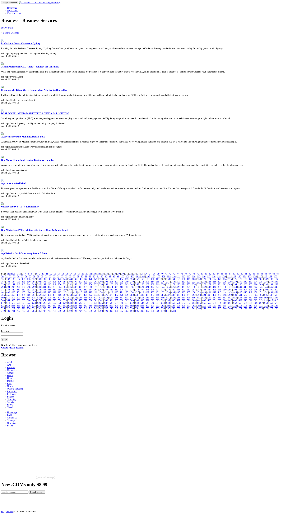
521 (64, 297)
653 (188, 303)
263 (127, 284)
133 (13, 279)
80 (42, 276)
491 (188, 295)
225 (209, 281)
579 (85, 300)
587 (127, 300)
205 (106, 281)
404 (18, 292)
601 (199, 300)
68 (274, 273)
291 (271, 284)
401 (3, 292)
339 (240, 287)
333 (209, 287)
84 (58, 276)
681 (54, 305)
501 (240, 295)
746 (111, 308)
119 (219, 276)
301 (44, 287)
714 (224, 305)
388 (214, 289)
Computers (12, 370)
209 (127, 281)
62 (250, 273)
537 (147, 297)
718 (245, 305)
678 (39, 305)
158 (142, 279)
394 (245, 289)
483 (147, 295)
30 (122, 273)
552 (224, 297)
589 (137, 300)
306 (70, 287)
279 (209, 284)
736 (59, 308)
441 (209, 292)
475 (106, 295)
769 (230, 308)
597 (178, 300)
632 (80, 303)
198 (70, 281)
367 (106, 289)
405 (23, 292)
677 (34, 305)
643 (137, 303)
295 (13, 287)
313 (106, 287)
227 (219, 281)
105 (148, 276)
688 (90, 305)
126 (255, 276)
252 (70, 284)
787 (44, 311)
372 (132, 289)
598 (183, 300)
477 (116, 295)
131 (3, 279)
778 (276, 308)
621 (23, 303)
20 (83, 273)
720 (255, 305)
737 (65, 308)
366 (101, 289)
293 (3, 287)
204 (101, 281)
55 (222, 273)
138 (39, 279)
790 (59, 311)
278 (204, 284)
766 (214, 308)
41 (166, 273)
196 (59, 281)
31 (126, 273)
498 (225, 295)
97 (110, 276)
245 (34, 284)
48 (194, 273)
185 (3, 281)
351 (23, 289)
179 (250, 279)
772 (245, 308)
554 (235, 297)
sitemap (9, 511)
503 (250, 295)
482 (142, 295)
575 (65, 300)
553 (230, 297)
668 (266, 303)
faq (2, 511)
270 (163, 284)
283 (230, 284)
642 (132, 303)
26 (106, 273)
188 (18, 281)
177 (240, 279)
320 (142, 287)
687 (85, 305)
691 (106, 305)
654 (194, 303)
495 (209, 295)
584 (111, 300)
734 (49, 308)
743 (96, 308)
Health (10, 375)
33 (134, 273)
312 (101, 287)
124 (244, 276)
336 (224, 287)
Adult (9, 362)
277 (199, 284)
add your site (7, 27)
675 (23, 305)
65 (262, 273)
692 (111, 305)
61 (246, 273)
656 (204, 303)
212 (142, 281)
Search (10, 425)
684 (70, 305)
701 (157, 305)
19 (79, 273)
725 (3, 308)
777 (271, 308)
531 (116, 297)
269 (157, 284)
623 (34, 303)
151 (106, 279)
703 (168, 305)
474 (101, 295)
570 (39, 300)
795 (85, 311)
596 (173, 300)
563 (3, 300)
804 (132, 311)
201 (85, 281)
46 (186, 273)
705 (178, 305)
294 (8, 287)
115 (198, 276)
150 (101, 279)
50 (202, 273)
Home (10, 378)
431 (157, 292)
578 (80, 300)
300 (39, 287)
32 (130, 273)
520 (59, 297)
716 (235, 305)
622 (29, 303)
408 (39, 292)
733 (44, 308)
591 (147, 300)
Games (10, 373)
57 (230, 273)
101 (127, 276)
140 (49, 279)
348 (8, 289)
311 (95, 287)
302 (49, 287)
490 (183, 295)
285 (240, 284)
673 (13, 305)
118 (213, 276)
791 (65, 311)
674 (18, 305)
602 (204, 300)
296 (18, 287)
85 (62, 276)
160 (152, 279)
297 (23, 287)
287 (250, 284)
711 (209, 305)
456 (8, 295)
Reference (12, 394)
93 (94, 276)
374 (142, 289)
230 (235, 281)
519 (54, 297)
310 (90, 287)
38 (154, 273)
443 (219, 292)
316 (121, 287)
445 (230, 292)
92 (90, 276)
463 (44, 295)
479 (127, 295)
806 (142, 311)
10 (43, 273)
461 (34, 295)
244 (29, 284)
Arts (9, 365)
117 (208, 276)
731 (34, 308)
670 (276, 303)
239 (3, 284)
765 (209, 308)
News (10, 386)
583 (106, 300)
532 (121, 297)
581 (96, 300)
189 (23, 281)
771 (240, 308)
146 (80, 279)
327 (178, 287)
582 (101, 300)
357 (54, 289)
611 (250, 300)
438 (193, 292)
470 (80, 295)
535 (137, 297)
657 (209, 303)
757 (168, 308)
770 (235, 308)
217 (168, 281)
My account (12, 10)
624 (39, 303)
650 (173, 303)
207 (116, 281)
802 (121, 311)
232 (245, 281)
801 (116, 311)
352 (29, 289)
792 (70, 311)
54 (218, 273)
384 (194, 289)
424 (121, 292)
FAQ (9, 415)
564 (8, 300)
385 (199, 289)
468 (70, 295)
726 (8, 308)
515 (34, 297)
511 (13, 297)
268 (152, 284)
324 (162, 287)
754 (152, 308)
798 (101, 311)
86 (66, 276)
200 (80, 281)
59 (238, 273)
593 (157, 300)
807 (147, 311)
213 (147, 281)
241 (13, 284)
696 (132, 305)
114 (193, 276)
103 (138, 276)
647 (157, 303)
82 (50, 276)
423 (116, 292)
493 (199, 295)
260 (111, 284)
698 (142, 305)
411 (54, 292)
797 (96, 311)
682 (59, 305)
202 (90, 281)
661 (230, 303)
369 (116, 289)
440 (204, 292)
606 (225, 300)
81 (46, 276)
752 (142, 308)
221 (188, 281)
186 (8, 281)
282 (225, 284)
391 (230, 289)
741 (85, 308)
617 (3, 303)
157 (137, 279)
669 (271, 303)
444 (224, 292)
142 (59, 279)
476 (111, 295)
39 (158, 273)
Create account (14, 13)
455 (3, 295)
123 (239, 276)
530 (111, 297)
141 (54, 279)
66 (266, 273)
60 (242, 273)
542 (173, 297)
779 (3, 311)
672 (8, 305)
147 (85, 279)
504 (256, 295)
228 (224, 281)
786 (39, 311)
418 (90, 292)
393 (240, 289)
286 (245, 284)
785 (34, 311)
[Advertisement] (89, 450)
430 (152, 292)
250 (59, 284)
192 (39, 281)
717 (240, 305)
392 (235, 289)
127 (260, 276)
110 (174, 276)
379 (168, 289)
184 (276, 279)
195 (54, 281)
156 (132, 279)
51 (206, 273)
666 (256, 303)
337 (230, 287)
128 (265, 276)
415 (75, 292)
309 (85, 287)
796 (90, 311)
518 (49, 297)
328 (183, 287)
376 (152, 289)
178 (245, 279)
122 (234, 276)
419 (95, 292)
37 (150, 273)
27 (110, 273)
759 (178, 308)
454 (276, 292)
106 (153, 276)
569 (34, 300)
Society (10, 402)
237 (271, 281)
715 (230, 305)
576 (70, 300)
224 (204, 281)
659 (219, 303)
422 (111, 292)
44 (178, 273)
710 (204, 305)
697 (137, 305)
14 (59, 273)
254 (80, 284)
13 (55, 273)
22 (90, 273)
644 (142, 303)
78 (34, 276)
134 (18, 279)
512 (18, 297)
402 (8, 292)
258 (101, 284)
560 (266, 297)
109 (169, 276)
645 (147, 303)
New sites (11, 423)
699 (147, 305)
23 (94, 273)
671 (3, 305)
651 (178, 303)
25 (102, 273)
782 (18, 311)
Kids (9, 383)
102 (132, 276)
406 (29, 292)
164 (173, 279)
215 (157, 281)
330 (193, 287)
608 (235, 300)
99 (118, 276)
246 (39, 284)
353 (34, 289)
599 (188, 300)
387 (209, 289)
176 (235, 279)
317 (126, 287)
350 (18, 289)
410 (49, 292)
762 (194, 308)
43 (174, 273)
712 (214, 305)
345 (271, 287)
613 (261, 300)
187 (13, 281)
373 (137, 289)
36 (146, 273)
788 (49, 311)
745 (106, 308)
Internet (10, 380)
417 (85, 292)
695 (127, 305)
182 (266, 279)
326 (173, 287)
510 (8, 297)
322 (152, 287)
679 (44, 305)
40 (162, 273)
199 (75, 281)
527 (95, 297)
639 (116, 303)
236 (266, 281)
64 (258, 273)
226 (214, 281)
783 (23, 311)
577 (75, 300)
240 (8, 284)
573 (54, 300)
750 (132, 308)
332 (204, 287)
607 (230, 300)
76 (26, 276)
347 (3, 289)
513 (23, 297)
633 (85, 303)
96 (106, 276)
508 (276, 295)
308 (80, 287)
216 (162, 281)
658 (214, 303)
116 (203, 276)
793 (75, 311)
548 (204, 297)
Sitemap (11, 420)
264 (132, 284)
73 (14, 276)
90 (82, 276)
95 (102, 276)
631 (75, 303)
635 (96, 303)
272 (173, 284)
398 (266, 289)
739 (75, 308)
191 (34, 281)
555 (240, 297)
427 (137, 292)
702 (163, 305)
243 (23, 284)
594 (163, 300)
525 (85, 297)
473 (96, 295)
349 (13, 289)
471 (85, 295)
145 (75, 279)
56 (226, 273)
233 (250, 281)
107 (158, 276)
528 (101, 297)
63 (254, 273)
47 (190, 273)
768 (225, 308)
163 (168, 279)
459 (23, 295)
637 (106, 303)
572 (49, 300)
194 (49, 281)
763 (199, 308)
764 (204, 308)
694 (121, 305)
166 (183, 279)
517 (44, 297)
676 (29, 305)
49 (198, 273)
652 (183, 303)
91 (86, 276)
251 (65, 284)
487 (168, 295)
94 (98, 276)
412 (59, 292)
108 (163, 276)
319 (137, 287)
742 (90, 308)
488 (173, 295)
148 (90, 279)
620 (18, 303)
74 (18, 276)
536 (142, 297)
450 (255, 292)
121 (229, 276)
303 (54, 287)
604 (214, 300)
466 (59, 295)
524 (80, 297)
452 (266, 292)
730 (29, 308)
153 (116, 279)
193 (44, 281)
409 (44, 292)
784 (29, 311)
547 (199, 297)
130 (275, 276)
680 (49, 305)
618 (8, 303)
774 (256, 308)
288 (256, 284)
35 (142, 273)
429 (147, 292)
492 (194, 295)
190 (29, 281)
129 (270, 276)
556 (245, 297)
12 (51, 273)
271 (168, 284)
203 (96, 281)
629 (65, 303)
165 (178, 279)
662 (235, 303)
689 (96, 305)
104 (143, 276)
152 (111, 279)
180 (256, 279)
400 (276, 289)
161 (157, 279)
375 (147, 289)
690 (101, 305)
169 (199, 279)
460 (29, 295)
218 (173, 281)
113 (188, 276)
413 (64, 292)
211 (137, 281)
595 (168, 300)
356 (49, 289)
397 (261, 289)
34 (138, 273)
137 (34, 279)
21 (86, 273)
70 (2, 276)
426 (132, 292)
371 (127, 289)
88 (74, 276)
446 (235, 292)
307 (75, 287)
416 (80, 292)
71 (6, 276)
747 (116, 308)
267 (147, 284)
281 (219, 284)
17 (71, 273)
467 (65, 295)
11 (47, 273)
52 (210, 273)
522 (70, 297)
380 (173, 289)
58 (234, 273)
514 (28, 297)
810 (163, 311)
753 (147, 308)
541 (168, 297)
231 (240, 281)
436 (183, 292)
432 (162, 292)
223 (199, 281)
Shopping (11, 399)
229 (230, 281)
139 (44, 279)
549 (209, 297)
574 (59, 300)
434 (173, 292)
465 (54, 295)
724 (276, 305)
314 (111, 287)
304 (59, 287)
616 (276, 300)
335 (219, 287)
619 (13, 303)
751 (137, 308)
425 (126, 292)
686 (80, 305)
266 (142, 284)
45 (182, 273)
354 (39, 289)
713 (219, 305)
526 (90, 297)
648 (163, 303)
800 (111, 311)
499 (230, 295)
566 (18, 300)
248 (49, 284)
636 (101, 303)
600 (194, 300)
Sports (10, 404)
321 (147, 287)
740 (80, 308)
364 (90, 289)
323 (157, 287)
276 (194, 284)
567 (23, 300)
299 (34, 287)
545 (188, 297)
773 (250, 308)
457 (13, 295)
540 (162, 297)
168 (194, 279)
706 (183, 305)
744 (101, 308)
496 (214, 295)
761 (188, 308)
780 (8, 311)
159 (147, 279)
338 (235, 287)
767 (219, 308)
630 (70, 303)
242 (18, 284)
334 (214, 287)
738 (70, 308)
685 (75, 305)
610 (245, 300)
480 (132, 295)
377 (157, 289)
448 (245, 292)
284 (235, 284)
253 (75, 284)
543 (178, 297)
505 (261, 295)
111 (178, 276)
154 (121, 279)
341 (250, 287)
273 (178, 284)
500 (235, 295)
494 (204, 295)
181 (261, 279)
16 (67, 273)
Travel (10, 407)
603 (209, 300)
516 (39, 297)
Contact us (12, 417)
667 (261, 303)
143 (65, 279)
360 (70, 289)
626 (49, 303)
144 (70, 279)
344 (266, 287)
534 (132, 297)
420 (101, 292)
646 (152, 303)
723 (271, 305)
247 (44, 284)
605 (219, 300)
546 (193, 297)
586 (121, 300)
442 (214, 292)
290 (266, 284)
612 (255, 300)
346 (276, 287)
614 (266, 300)
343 (261, 287)
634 (90, 303)
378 (163, 289)
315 (116, 287)
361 (75, 289)
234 (255, 281)
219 (178, 281)
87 (70, 276)
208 (121, 281)
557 (250, 297)
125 (249, 276)
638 (111, 303)
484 (152, 295)
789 (54, 311)
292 (276, 284)
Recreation (12, 391)
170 (204, 279)
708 (194, 305)
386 (204, 289)
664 (245, 303)
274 (183, 284)
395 (250, 289)
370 (121, 289)
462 (39, 295)
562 (276, 297)
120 (224, 276)
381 (178, 289)
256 (90, 284)
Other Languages (15, 388)
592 (152, 300)
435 (178, 292)
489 (178, 295)
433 (168, 292)
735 (54, 308)
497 (219, 295)
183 (271, 279)
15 (63, 273)
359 (65, 289)
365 (96, 289)
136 (29, 279)
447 (240, 292)
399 (271, 289)
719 (250, 305)
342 (255, 287)
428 (142, 292)
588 (132, 300)
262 (121, 284)
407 (34, 292)
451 (261, 292)
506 (266, 295)
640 (121, 303)
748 (121, 308)
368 (111, 289)
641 (127, 303)
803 (127, 311)
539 (157, 297)
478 (121, 295)
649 (168, 303)
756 (163, 308)
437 (188, 292)
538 (152, 297)
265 (137, 284)
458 (18, 295)
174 (225, 279)
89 (78, 276)
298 (29, 287)
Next (173, 311)
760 (183, 308)
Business (11, 367)
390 (225, 289)
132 (8, 279)
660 (225, 303)
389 (219, 289)
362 (80, 289)
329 (188, 287)
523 (75, 297)
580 (90, 300)
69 (278, 273)
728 (18, 308)
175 (230, 279)
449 (250, 292)
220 (183, 281)
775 (261, 308)
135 (23, 279)
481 (137, 295)
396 (256, 289)
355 (44, 289)
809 (157, 311)
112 (183, 276)
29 (118, 273)
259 (106, 284)
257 (96, 284)
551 (219, 297)
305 (65, 287)
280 (214, 284)
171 (209, 279)
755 (157, 308)
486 (163, 295)
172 (214, 279)
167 (188, 279)
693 (116, 305)
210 (132, 281)
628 (59, 303)
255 (85, 284)
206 (111, 281)
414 (70, 292)
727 (13, 308)
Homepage (12, 8)
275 (188, 284)
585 (116, 300)
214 (152, 281)
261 (116, 284)
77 (30, 276)
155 (127, 279)
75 (22, 276)
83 (54, 276)
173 (219, 279)
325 (168, 287)
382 (183, 289)
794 (80, 311)
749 (127, 308)
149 (96, 279)
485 (157, 295)
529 (106, 297)
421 (106, 292)
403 (13, 292)
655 (199, 303)
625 (44, 303)
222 (193, 281)
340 (245, 287)
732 (39, 308)
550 (214, 297)
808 (152, 311)
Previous (11, 273)
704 (173, 305)
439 (199, 292)
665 (250, 303)
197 (65, 281)
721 (261, 305)
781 (13, 311)
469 (75, 295)
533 (126, 297)
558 (255, 297)
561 (271, 297)
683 (65, 305)
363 (85, 289)
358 (59, 289)
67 (270, 273)
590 (142, 300)
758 (173, 308)
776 (266, 308)
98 (114, 276)
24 (98, 273)
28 (114, 273)
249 (54, 284)
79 (38, 276)
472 (90, 295)
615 (271, 300)
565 (13, 300)
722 (266, 305)
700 (152, 305)
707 (188, 305)
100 (122, 276)
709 (199, 305)
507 (271, 295)
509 (3, 297)
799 (106, 311)
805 (137, 311)
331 (199, 287)
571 (44, 300)
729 (23, 308)
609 (240, 300)
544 (183, 297)
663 (240, 303)
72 (10, 276)
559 (261, 297)
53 (214, 273)
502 (245, 295)
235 (261, 281)
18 (75, 273)
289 (261, 284)
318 (132, 287)
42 (170, 273)
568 (29, 300)
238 (276, 281)
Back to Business (11, 32)
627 (54, 303)
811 (168, 311)
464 (49, 295)
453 (271, 292)
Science (10, 396)
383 (188, 289)
